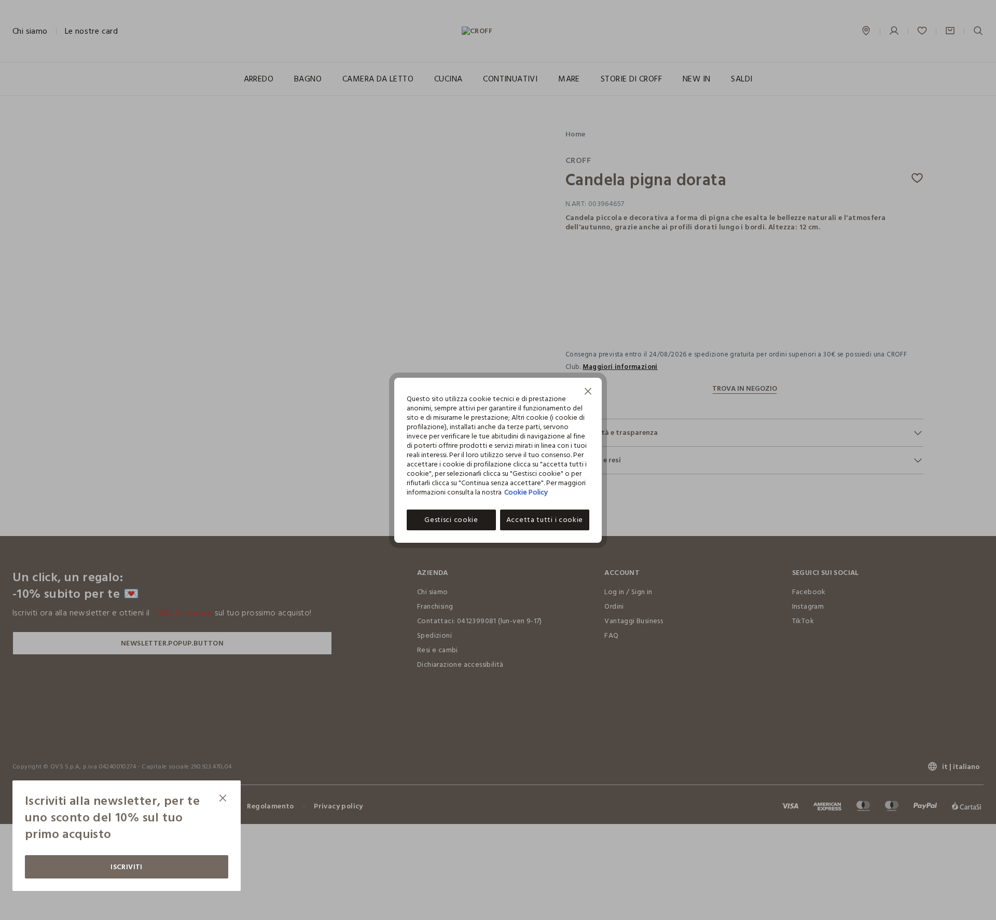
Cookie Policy (526, 492)
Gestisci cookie (451, 520)
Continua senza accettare (588, 392)
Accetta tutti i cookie (544, 520)
